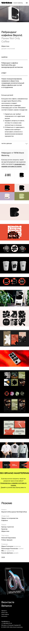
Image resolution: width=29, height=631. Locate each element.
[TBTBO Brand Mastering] (12, 3)
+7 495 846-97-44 (6, 623)
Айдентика (5, 46)
